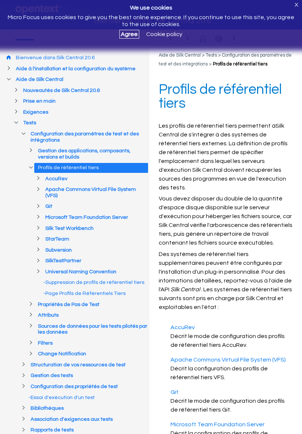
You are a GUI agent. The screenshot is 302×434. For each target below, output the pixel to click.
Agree (129, 34)
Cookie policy (164, 34)
